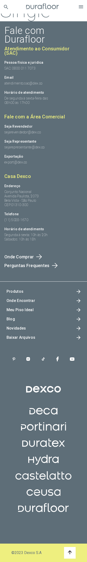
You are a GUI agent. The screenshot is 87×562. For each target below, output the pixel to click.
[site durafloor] (43, 512)
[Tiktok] (43, 359)
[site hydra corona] (43, 464)
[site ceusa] (44, 496)
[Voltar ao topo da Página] (70, 552)
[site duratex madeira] (43, 447)
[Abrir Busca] (6, 7)
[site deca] (43, 415)
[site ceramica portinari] (43, 431)
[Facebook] (57, 359)
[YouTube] (72, 359)
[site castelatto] (43, 480)
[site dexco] (43, 393)
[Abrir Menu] (81, 6)
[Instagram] (28, 359)
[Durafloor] (42, 6)
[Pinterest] (14, 359)
